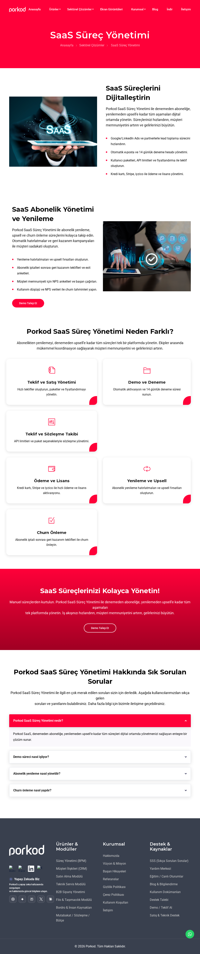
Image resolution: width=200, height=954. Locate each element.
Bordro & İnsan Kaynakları (74, 907)
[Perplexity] (31, 899)
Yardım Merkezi (160, 868)
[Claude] (50, 899)
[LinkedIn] (31, 869)
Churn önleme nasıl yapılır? (32, 790)
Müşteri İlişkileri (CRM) (71, 868)
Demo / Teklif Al (161, 907)
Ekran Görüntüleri (111, 9)
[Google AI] (22, 899)
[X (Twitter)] (40, 869)
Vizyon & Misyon (114, 863)
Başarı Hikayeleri (114, 871)
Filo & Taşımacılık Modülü (74, 900)
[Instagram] (12, 869)
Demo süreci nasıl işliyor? (31, 757)
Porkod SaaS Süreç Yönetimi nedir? (38, 720)
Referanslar (111, 879)
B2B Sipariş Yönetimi (70, 892)
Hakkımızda (111, 856)
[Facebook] (22, 869)
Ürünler (54, 9)
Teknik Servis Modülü (71, 884)
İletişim (186, 9)
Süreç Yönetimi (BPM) (71, 861)
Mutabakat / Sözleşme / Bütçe (73, 917)
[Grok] (41, 899)
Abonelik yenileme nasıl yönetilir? (36, 773)
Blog (155, 9)
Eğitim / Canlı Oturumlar (166, 876)
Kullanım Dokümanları (165, 892)
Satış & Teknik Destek (164, 915)
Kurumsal (137, 9)
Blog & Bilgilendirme (164, 884)
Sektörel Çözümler (79, 9)
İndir (169, 9)
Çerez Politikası (113, 895)
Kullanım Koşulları (115, 902)
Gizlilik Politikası (114, 887)
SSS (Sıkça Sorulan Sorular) (169, 861)
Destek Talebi (159, 900)
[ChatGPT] (13, 899)
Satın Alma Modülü (69, 876)
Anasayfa (35, 9)
